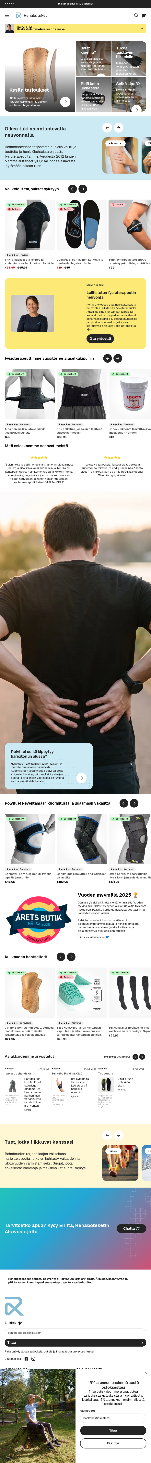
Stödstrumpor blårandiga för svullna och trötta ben (58, 1099)
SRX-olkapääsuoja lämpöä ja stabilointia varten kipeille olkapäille (29, 261)
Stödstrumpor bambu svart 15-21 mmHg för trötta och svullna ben (12, 1100)
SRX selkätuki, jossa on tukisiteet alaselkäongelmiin (79, 430)
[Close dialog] (146, 1373)
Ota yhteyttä (100, 338)
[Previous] (107, 128)
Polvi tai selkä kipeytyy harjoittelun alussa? (32, 754)
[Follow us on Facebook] (26, 1358)
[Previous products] (72, 189)
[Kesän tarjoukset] (40, 76)
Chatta (129, 1228)
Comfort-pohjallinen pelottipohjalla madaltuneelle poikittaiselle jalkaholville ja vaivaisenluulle (29, 1031)
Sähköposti (88, 1410)
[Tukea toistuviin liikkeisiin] (128, 58)
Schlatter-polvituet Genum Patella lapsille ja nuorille (28, 875)
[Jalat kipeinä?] (93, 58)
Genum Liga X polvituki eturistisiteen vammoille (82, 875)
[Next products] (118, 128)
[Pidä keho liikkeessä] (93, 94)
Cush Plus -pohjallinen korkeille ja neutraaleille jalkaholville (80, 261)
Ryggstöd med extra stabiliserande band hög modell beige (106, 1100)
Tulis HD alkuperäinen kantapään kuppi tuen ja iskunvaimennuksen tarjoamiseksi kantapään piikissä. (79, 1031)
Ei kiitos (113, 1443)
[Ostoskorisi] (144, 15)
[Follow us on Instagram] (33, 1358)
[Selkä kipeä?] (128, 94)
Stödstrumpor (61, 1073)
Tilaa (11, 1342)
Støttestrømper (15, 1073)
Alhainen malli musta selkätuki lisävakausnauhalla (25, 430)
